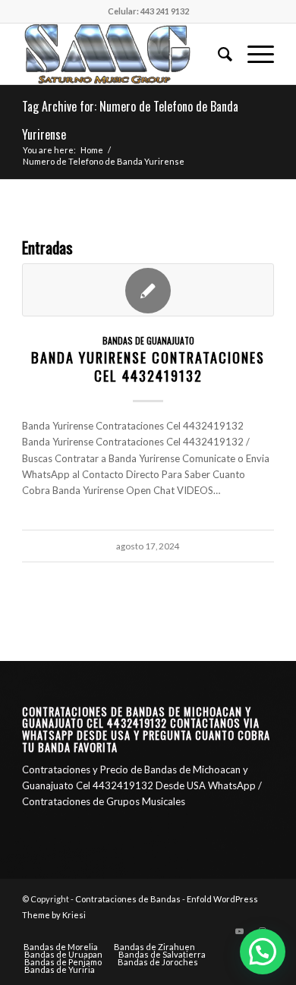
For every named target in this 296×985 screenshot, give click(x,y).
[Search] (217, 54)
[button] (262, 951)
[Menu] (253, 54)
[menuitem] (217, 54)
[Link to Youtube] (239, 931)
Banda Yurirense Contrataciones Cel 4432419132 (148, 366)
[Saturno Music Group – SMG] (122, 54)
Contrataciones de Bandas (128, 899)
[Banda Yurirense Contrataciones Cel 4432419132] (148, 289)
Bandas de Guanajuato (148, 340)
